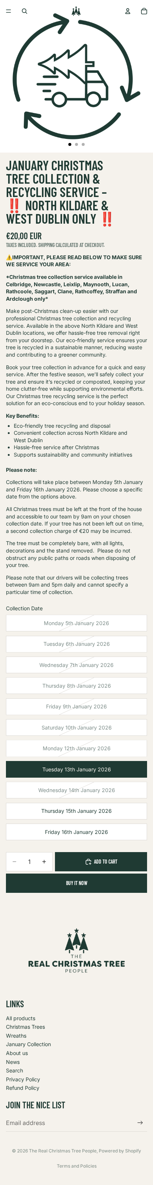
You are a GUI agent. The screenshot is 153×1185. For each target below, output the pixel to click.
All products (20, 1018)
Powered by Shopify (120, 1151)
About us (17, 1053)
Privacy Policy (23, 1079)
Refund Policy (22, 1088)
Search (14, 1070)
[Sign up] (140, 1122)
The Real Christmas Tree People (63, 1151)
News (13, 1062)
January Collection (28, 1044)
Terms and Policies (77, 1166)
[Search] (24, 11)
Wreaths (16, 1035)
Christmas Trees (25, 1027)
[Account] (128, 11)
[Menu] (8, 11)
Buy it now (76, 883)
